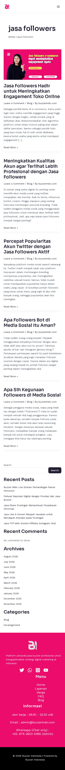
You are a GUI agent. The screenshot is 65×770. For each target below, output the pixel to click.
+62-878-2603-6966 (26, 734)
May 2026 (9, 572)
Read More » (11, 147)
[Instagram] (38, 670)
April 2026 (9, 577)
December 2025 (13, 598)
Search (7, 465)
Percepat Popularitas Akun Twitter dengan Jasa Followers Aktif (27, 246)
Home (41, 684)
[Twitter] (22, 670)
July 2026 (9, 561)
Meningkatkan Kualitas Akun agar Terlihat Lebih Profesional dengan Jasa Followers (31, 169)
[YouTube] (46, 670)
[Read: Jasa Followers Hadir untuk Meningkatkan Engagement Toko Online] (33, 64)
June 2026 (10, 567)
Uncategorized (12, 625)
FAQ (41, 696)
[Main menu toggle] (58, 6)
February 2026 (12, 588)
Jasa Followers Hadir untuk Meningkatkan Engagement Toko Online (32, 91)
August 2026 (11, 556)
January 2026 (11, 593)
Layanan (41, 688)
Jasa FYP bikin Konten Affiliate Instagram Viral (30, 523)
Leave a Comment (14, 103)
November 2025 (13, 604)
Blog (29, 103)
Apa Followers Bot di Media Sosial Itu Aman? (30, 322)
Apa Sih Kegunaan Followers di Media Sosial (32, 392)
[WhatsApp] (30, 670)
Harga (41, 692)
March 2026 (10, 583)
